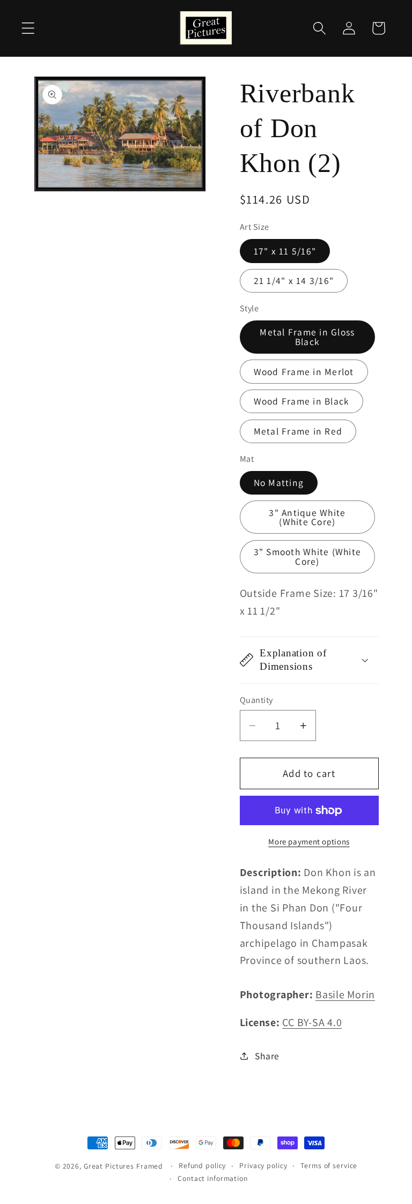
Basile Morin (345, 994)
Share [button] (267, 1056)
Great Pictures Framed (123, 1166)
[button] (28, 28)
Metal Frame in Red (298, 431)
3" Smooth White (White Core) (308, 556)
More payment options (309, 841)
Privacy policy (263, 1165)
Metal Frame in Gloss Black (307, 337)
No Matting (279, 482)
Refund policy (202, 1165)
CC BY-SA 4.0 (312, 1022)
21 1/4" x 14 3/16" (294, 280)
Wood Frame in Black (302, 401)
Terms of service (328, 1165)
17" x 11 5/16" (285, 251)
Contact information (213, 1178)
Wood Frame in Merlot (304, 371)
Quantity (256, 700)
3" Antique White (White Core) (307, 517)
